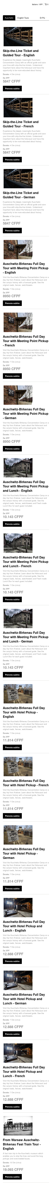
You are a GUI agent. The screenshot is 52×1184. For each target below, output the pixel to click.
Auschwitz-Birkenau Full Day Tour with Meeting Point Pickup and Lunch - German (25, 636)
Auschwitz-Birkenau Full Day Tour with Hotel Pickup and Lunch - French (24, 1071)
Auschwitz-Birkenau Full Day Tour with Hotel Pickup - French (26, 782)
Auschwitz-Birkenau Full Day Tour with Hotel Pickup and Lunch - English (24, 925)
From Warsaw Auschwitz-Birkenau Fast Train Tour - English (22, 1144)
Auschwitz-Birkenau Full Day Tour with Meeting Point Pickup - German (25, 413)
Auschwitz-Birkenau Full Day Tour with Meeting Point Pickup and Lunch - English (25, 486)
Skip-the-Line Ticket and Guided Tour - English (21, 52)
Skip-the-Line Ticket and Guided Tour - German (21, 194)
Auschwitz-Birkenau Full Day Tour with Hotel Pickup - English (24, 712)
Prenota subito (12, 88)
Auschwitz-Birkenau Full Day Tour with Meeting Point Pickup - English (25, 267)
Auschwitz (9, 17)
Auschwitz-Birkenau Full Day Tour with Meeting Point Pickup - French (25, 340)
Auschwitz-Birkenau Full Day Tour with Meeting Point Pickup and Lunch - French (25, 561)
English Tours (23, 17)
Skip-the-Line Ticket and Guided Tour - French (21, 124)
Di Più (42, 17)
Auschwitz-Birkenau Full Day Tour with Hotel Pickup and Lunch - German (24, 998)
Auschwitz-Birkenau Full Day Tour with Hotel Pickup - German (24, 853)
